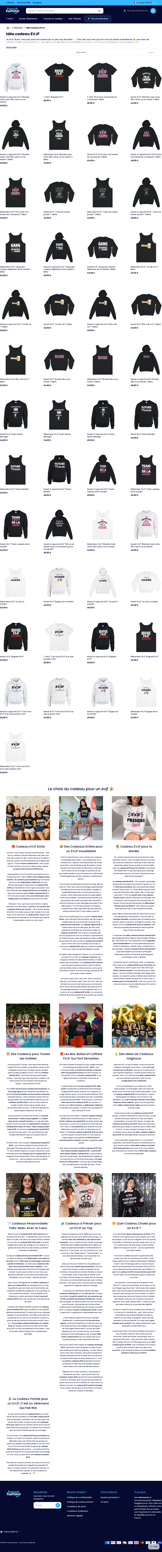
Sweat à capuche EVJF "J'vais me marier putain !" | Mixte (146, 213)
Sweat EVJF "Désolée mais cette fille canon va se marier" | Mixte (145, 98)
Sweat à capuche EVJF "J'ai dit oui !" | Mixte (15, 325)
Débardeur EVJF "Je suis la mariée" (12, 602)
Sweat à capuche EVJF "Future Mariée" (57, 490)
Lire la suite (11, 47)
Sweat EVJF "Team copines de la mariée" (15, 545)
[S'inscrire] (58, 1505)
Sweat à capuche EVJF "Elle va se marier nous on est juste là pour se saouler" (59, 546)
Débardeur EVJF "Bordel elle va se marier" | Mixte (102, 380)
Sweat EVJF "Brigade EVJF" (12, 656)
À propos (37, 2)
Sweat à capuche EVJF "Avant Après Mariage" (100, 435)
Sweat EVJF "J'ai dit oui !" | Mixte (58, 324)
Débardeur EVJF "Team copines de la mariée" (145, 490)
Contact (10, 2)
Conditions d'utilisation (77, 1511)
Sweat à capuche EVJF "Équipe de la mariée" (102, 712)
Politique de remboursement (80, 1502)
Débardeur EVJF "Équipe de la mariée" (144, 712)
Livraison (105, 1502)
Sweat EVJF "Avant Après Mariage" (11, 435)
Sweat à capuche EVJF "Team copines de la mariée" (100, 490)
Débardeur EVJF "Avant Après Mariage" (57, 435)
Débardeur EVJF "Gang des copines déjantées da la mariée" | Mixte (15, 269)
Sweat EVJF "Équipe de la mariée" (59, 601)
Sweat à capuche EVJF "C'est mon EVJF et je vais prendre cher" (15, 712)
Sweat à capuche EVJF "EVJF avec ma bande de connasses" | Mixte (146, 155)
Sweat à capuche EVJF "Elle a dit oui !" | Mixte (102, 325)
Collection (17, 27)
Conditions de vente (76, 1506)
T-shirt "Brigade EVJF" (53, 97)
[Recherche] (99, 10)
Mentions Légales (75, 1515)
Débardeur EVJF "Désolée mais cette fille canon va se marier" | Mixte (58, 157)
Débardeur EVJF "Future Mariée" (14, 489)
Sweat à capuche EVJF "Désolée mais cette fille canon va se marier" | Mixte (14, 157)
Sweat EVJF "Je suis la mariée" (144, 601)
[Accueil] (8, 28)
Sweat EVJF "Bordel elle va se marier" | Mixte (57, 380)
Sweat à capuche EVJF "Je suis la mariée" (102, 602)
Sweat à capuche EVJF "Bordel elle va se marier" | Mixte (145, 380)
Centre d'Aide (23, 2)
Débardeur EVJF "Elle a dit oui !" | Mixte (14, 380)
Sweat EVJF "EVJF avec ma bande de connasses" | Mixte (102, 155)
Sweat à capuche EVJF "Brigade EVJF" (101, 657)
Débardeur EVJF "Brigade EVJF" (145, 656)
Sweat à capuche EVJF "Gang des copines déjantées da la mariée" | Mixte (59, 269)
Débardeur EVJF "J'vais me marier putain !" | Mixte (102, 213)
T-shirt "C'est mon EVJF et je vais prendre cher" (58, 657)
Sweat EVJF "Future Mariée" (143, 434)
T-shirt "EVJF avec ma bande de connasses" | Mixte (102, 98)
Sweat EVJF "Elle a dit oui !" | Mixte (146, 324)
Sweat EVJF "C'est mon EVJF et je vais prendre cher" (58, 712)
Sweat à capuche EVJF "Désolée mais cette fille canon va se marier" (14, 99)
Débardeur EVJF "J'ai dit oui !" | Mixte (144, 268)
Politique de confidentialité (79, 1497)
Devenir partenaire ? (110, 1497)
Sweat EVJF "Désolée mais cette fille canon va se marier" (145, 545)
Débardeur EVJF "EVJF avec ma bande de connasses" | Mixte (14, 213)
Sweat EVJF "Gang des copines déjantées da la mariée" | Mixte (101, 268)
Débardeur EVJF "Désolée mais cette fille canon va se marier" (101, 545)
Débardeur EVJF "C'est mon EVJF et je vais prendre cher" (15, 767)
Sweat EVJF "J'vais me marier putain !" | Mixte (57, 213)
